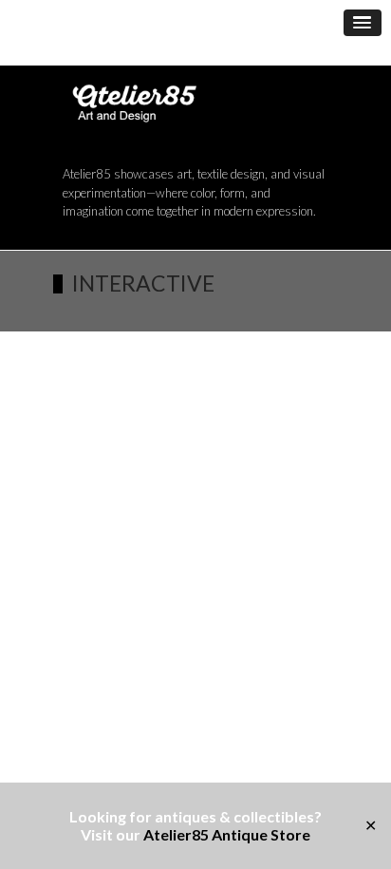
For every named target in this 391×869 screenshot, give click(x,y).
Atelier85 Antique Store (226, 834)
